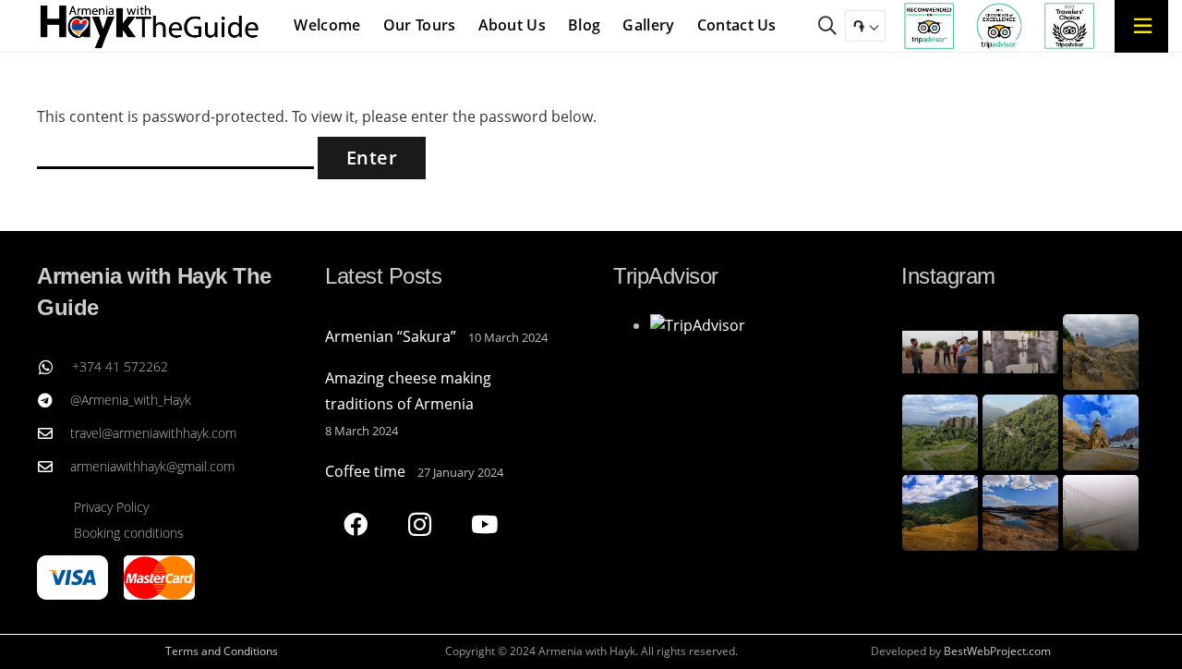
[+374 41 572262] (54, 367)
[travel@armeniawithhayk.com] (53, 433)
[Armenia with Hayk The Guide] (150, 26)
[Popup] (1142, 25)
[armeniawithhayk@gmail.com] (53, 466)
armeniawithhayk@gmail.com (152, 466)
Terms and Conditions (221, 651)
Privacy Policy (111, 507)
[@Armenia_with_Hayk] (53, 400)
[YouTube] (484, 524)
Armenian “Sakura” (390, 336)
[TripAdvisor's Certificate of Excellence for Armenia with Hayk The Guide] (999, 26)
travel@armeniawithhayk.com (153, 433)
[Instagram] (420, 524)
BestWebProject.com (997, 651)
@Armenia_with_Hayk (130, 399)
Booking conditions (129, 532)
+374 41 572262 (120, 366)
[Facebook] (355, 524)
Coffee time (365, 471)
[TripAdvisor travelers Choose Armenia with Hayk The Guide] (1068, 26)
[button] (827, 26)
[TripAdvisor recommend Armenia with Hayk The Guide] (929, 26)
